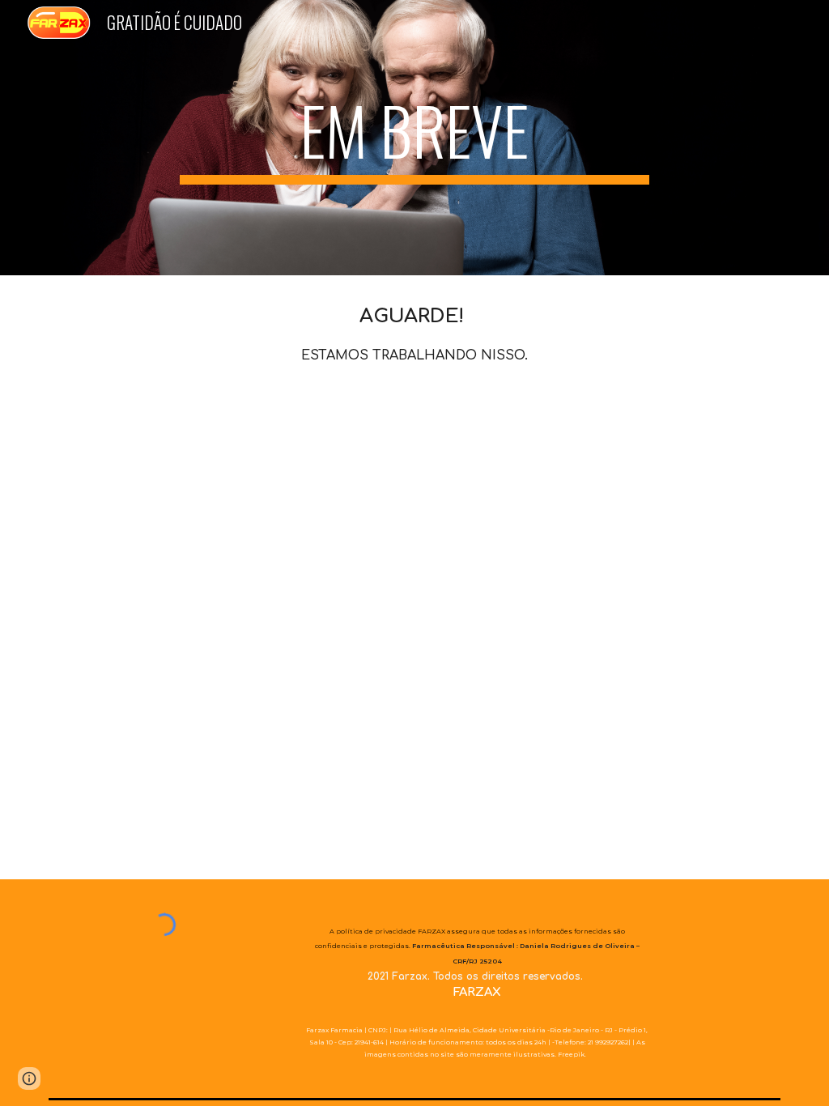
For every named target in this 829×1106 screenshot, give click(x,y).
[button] (29, 1078)
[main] (414, 137)
